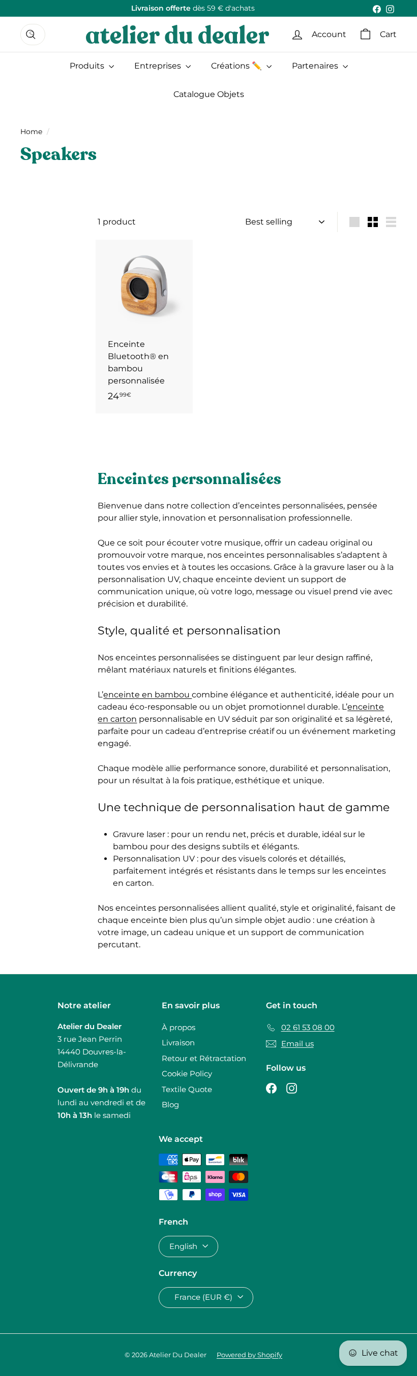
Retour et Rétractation (204, 1058)
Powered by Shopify (249, 1355)
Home (31, 131)
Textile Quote (187, 1089)
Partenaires (316, 66)
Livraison (178, 1042)
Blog (170, 1104)
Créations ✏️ (237, 66)
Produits (88, 66)
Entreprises (158, 66)
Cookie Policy (187, 1073)
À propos (178, 1027)
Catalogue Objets (208, 94)
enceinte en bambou (147, 694)
